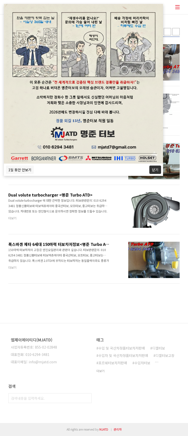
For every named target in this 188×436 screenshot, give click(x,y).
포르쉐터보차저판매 (112, 362)
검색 (86, 398)
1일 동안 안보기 (19, 169)
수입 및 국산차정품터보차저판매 (121, 348)
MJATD (103, 429)
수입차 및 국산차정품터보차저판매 (123, 355)
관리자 (118, 429)
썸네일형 (167, 31)
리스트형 (176, 31)
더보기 (100, 371)
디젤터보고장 (165, 355)
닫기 (155, 169)
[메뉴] (177, 7)
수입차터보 (142, 362)
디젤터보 (158, 348)
